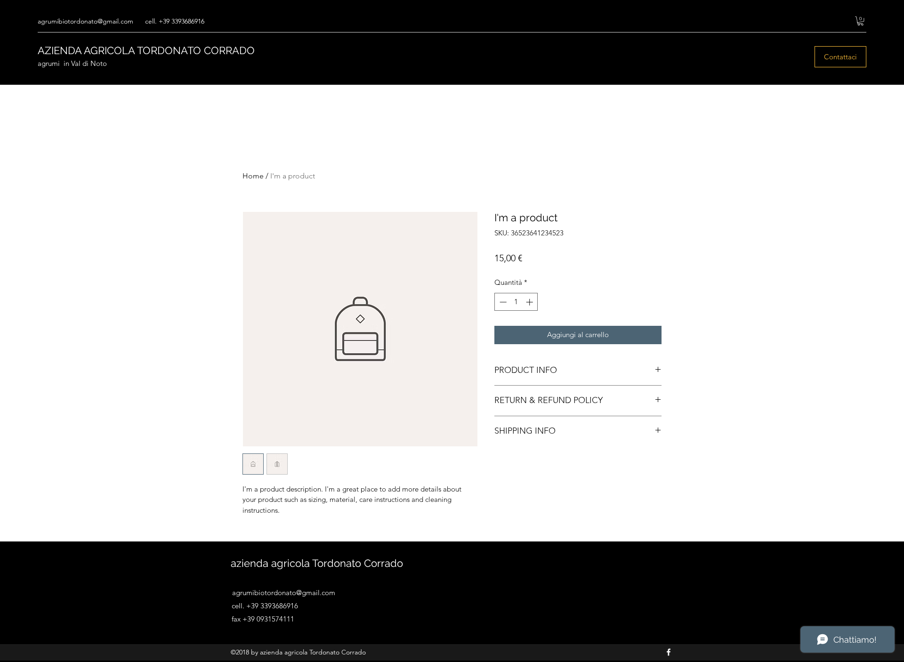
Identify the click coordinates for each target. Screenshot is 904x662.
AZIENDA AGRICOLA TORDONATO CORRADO (146, 50)
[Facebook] (668, 652)
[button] (860, 20)
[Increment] (530, 302)
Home (253, 175)
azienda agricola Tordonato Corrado (317, 563)
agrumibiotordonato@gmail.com (85, 21)
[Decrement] (502, 302)
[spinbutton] (516, 302)
